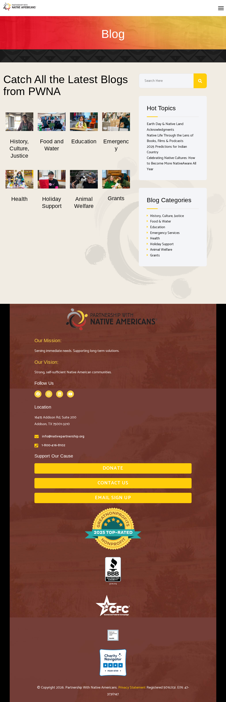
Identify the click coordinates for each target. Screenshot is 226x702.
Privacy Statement (132, 688)
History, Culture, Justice (19, 148)
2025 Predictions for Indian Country (167, 149)
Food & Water (160, 221)
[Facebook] (37, 394)
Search (200, 80)
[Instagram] (48, 394)
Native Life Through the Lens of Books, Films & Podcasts (170, 138)
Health (19, 199)
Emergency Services (165, 233)
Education (83, 141)
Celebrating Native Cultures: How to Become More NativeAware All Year (171, 163)
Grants (116, 198)
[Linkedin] (59, 394)
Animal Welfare (161, 250)
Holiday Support (162, 244)
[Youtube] (70, 394)
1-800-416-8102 (53, 445)
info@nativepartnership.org (63, 436)
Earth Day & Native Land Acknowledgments (165, 127)
